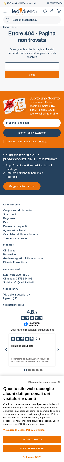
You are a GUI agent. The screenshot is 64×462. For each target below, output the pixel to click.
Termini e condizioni (15, 238)
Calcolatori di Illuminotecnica (20, 234)
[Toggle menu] (7, 11)
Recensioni (9, 254)
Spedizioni (9, 214)
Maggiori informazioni (22, 186)
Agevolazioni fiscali (14, 230)
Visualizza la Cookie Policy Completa (23, 430)
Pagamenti (9, 218)
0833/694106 (55, 3)
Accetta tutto (32, 439)
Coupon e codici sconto (17, 210)
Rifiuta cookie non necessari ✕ (44, 382)
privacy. (42, 141)
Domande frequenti (15, 226)
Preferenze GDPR (32, 457)
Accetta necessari (32, 448)
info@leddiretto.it (23, 282)
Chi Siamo (9, 250)
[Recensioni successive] (58, 349)
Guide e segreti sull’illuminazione (23, 258)
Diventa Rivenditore (15, 262)
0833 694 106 (24, 278)
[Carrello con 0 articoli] (58, 11)
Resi (5, 222)
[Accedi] (52, 11)
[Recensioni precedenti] (6, 349)
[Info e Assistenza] (45, 11)
